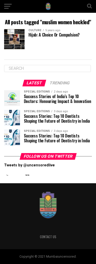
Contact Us (48, 236)
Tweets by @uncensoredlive (29, 165)
